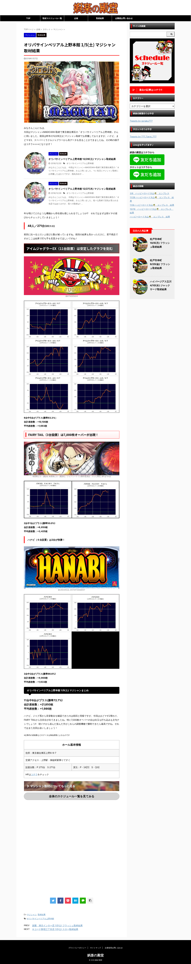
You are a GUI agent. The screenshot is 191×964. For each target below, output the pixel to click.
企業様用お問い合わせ (114, 948)
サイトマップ (95, 948)
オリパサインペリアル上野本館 (80, 163)
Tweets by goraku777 (141, 120)
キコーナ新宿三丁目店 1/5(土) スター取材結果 (55, 929)
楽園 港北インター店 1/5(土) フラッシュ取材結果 (57, 925)
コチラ (34, 774)
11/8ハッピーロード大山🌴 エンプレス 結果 (152, 205)
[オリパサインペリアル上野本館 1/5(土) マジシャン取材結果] (75, 901)
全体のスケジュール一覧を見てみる (71, 796)
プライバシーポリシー (77, 948)
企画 (76, 18)
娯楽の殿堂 (95, 955)
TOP (28, 18)
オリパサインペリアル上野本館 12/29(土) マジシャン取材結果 (82, 158)
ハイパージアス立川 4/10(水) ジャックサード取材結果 (160, 285)
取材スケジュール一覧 (52, 18)
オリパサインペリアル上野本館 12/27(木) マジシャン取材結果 (82, 188)
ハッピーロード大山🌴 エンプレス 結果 (150, 216)
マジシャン (32, 914)
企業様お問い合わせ (124, 18)
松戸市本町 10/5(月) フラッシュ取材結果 (160, 242)
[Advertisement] (49, 827)
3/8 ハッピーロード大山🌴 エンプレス (149, 193)
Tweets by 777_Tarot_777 (143, 136)
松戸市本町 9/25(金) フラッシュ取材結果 (160, 264)
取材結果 (100, 18)
